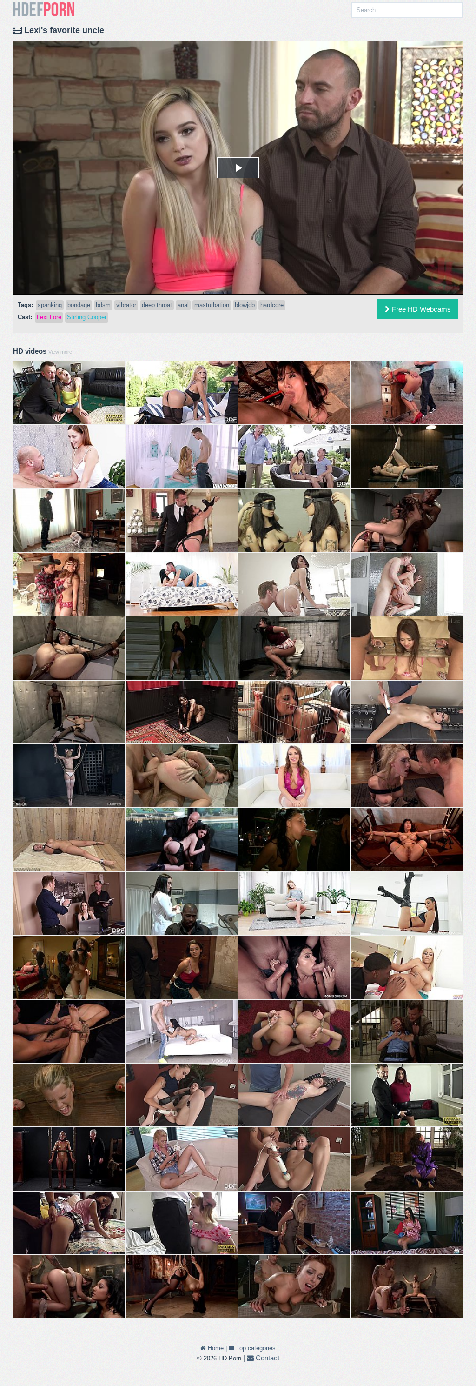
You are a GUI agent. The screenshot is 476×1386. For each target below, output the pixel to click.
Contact (266, 1358)
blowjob (245, 304)
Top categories (255, 1348)
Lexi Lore (49, 317)
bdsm (103, 304)
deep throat (157, 304)
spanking (50, 304)
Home (215, 1348)
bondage (78, 304)
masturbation (211, 304)
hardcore (272, 304)
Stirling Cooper (86, 317)
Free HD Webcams (420, 309)
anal (183, 304)
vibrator (126, 304)
